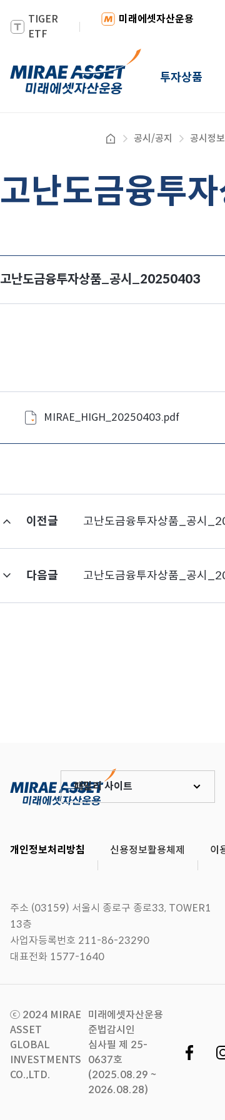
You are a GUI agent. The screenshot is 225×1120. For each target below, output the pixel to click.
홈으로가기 (110, 138)
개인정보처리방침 (47, 850)
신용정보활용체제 (147, 850)
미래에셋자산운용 (156, 19)
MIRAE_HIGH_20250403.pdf (111, 417)
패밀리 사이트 (103, 786)
